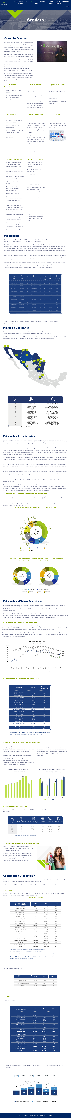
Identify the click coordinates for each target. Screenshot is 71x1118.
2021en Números (36, 2)
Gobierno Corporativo (51, 2)
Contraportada (65, 1)
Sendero (30, 1)
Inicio (15, 1)
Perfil (26, 1)
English (67, 6)
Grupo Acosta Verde (28, 1115)
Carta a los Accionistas (20, 2)
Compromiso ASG (43, 1)
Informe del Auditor (58, 2)
